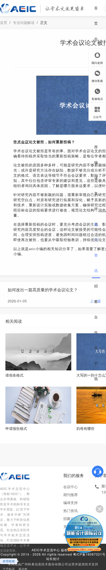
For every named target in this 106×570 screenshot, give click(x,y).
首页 (96, 15)
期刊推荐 (96, 123)
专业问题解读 (23, 22)
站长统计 (53, 558)
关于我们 (96, 371)
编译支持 (96, 185)
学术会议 (21, 142)
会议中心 (70, 486)
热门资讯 (96, 247)
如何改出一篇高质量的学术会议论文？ (43, 290)
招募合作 (96, 309)
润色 (102, 210)
